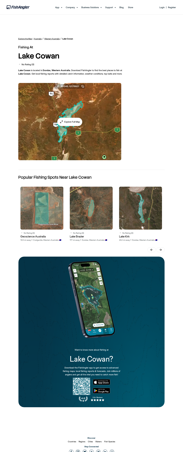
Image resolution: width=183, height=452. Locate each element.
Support (109, 7)
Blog (121, 7)
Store (130, 7)
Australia (38, 38)
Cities (90, 441)
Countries (72, 441)
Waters (98, 441)
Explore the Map (25, 38)
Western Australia (52, 38)
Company (70, 7)
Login (162, 7)
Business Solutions (90, 7)
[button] (69, 122)
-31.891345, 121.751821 (68, 86)
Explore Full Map (72, 121)
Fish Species (109, 441)
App (57, 7)
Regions (82, 441)
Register (172, 7)
